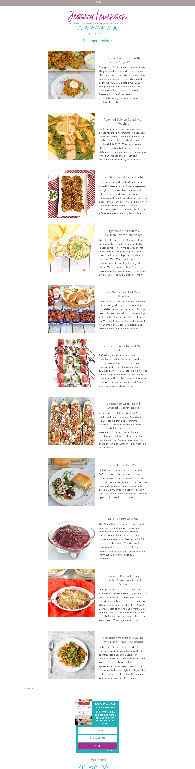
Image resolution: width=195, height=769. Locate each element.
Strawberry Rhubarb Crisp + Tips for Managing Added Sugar (123, 580)
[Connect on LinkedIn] (103, 28)
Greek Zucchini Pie (123, 465)
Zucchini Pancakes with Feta (123, 177)
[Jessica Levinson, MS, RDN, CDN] (97, 17)
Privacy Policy (112, 750)
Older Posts (25, 689)
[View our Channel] (109, 28)
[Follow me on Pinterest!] (92, 28)
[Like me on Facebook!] (80, 28)
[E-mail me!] (115, 28)
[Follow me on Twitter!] (86, 28)
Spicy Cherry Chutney (123, 518)
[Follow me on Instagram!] (97, 28)
